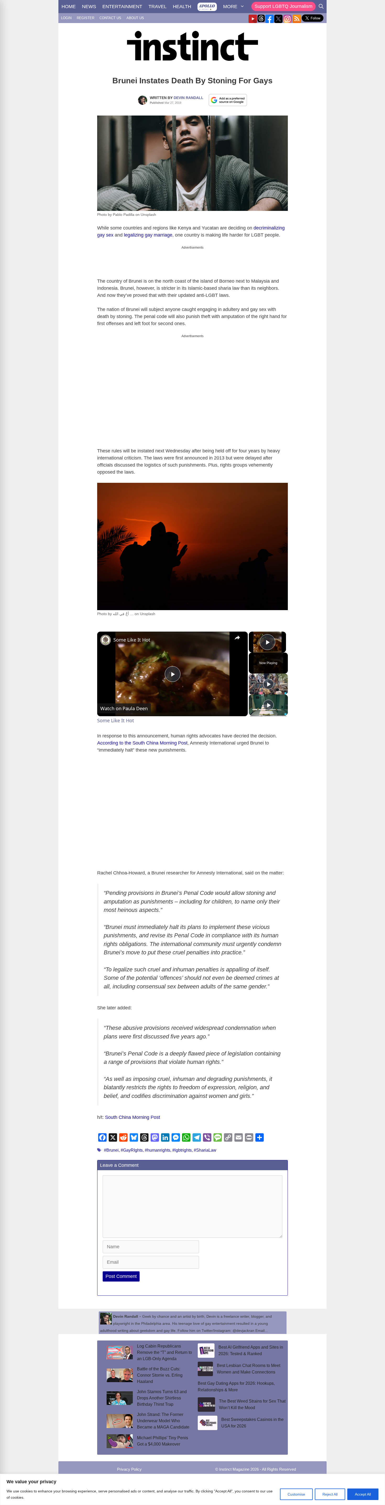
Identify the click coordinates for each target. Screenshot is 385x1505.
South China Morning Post (132, 1117)
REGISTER (85, 18)
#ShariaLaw (205, 1150)
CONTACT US (110, 18)
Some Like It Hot (131, 640)
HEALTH (182, 6)
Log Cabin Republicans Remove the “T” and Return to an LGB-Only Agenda (164, 1352)
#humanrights (157, 1150)
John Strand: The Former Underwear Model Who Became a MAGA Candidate (163, 1420)
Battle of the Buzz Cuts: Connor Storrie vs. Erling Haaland (160, 1375)
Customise (296, 1494)
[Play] (268, 684)
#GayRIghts (132, 1150)
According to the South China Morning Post (142, 743)
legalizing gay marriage (148, 235)
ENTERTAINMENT (122, 6)
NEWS (89, 6)
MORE (230, 6)
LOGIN (66, 18)
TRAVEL (157, 6)
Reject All (330, 1494)
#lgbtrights (182, 1150)
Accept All (363, 1494)
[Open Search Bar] (321, 6)
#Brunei (111, 1150)
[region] (192, 1489)
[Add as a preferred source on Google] (228, 99)
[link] (105, 640)
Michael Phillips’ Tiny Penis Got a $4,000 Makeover (162, 1441)
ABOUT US (135, 18)
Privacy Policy (129, 1469)
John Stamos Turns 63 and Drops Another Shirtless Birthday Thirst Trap (162, 1398)
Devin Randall (189, 98)
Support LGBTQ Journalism (283, 6)
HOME (69, 6)
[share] (237, 637)
